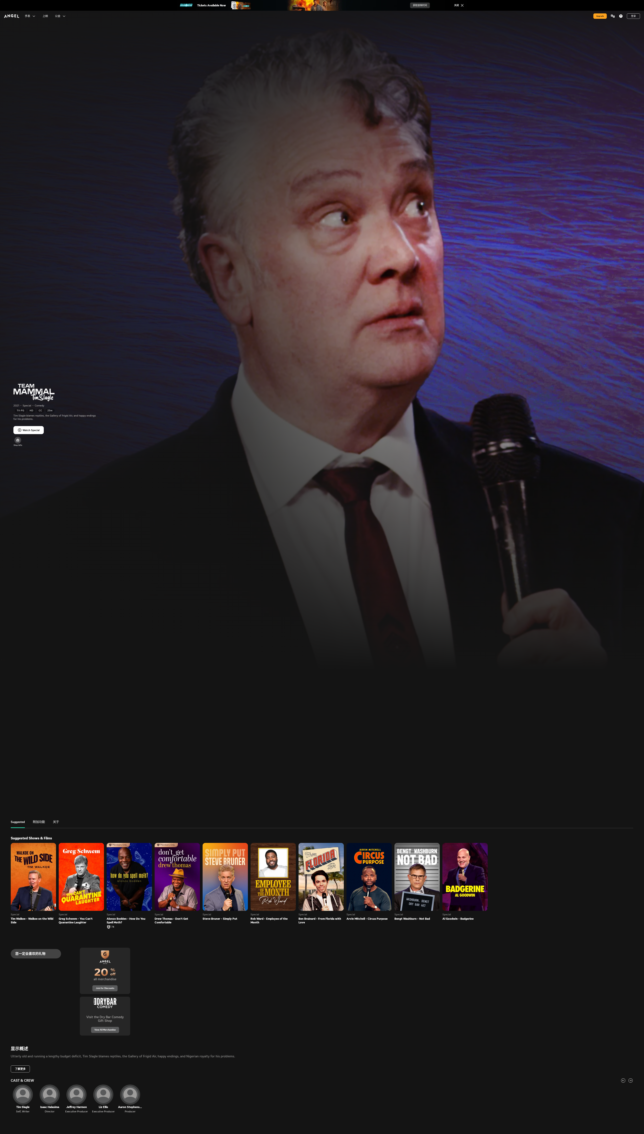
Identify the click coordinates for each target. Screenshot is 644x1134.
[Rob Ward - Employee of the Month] (273, 877)
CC (40, 410)
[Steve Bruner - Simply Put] (225, 877)
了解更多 (20, 1068)
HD (31, 410)
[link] (45, 16)
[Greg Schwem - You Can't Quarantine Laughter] (81, 877)
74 (112, 927)
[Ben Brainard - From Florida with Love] (321, 877)
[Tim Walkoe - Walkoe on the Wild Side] (33, 877)
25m (50, 410)
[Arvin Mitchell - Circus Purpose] (369, 877)
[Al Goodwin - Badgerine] (465, 877)
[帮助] (621, 16)
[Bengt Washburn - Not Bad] (417, 877)
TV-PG (20, 410)
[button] (34, 16)
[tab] (18, 824)
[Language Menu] (613, 16)
